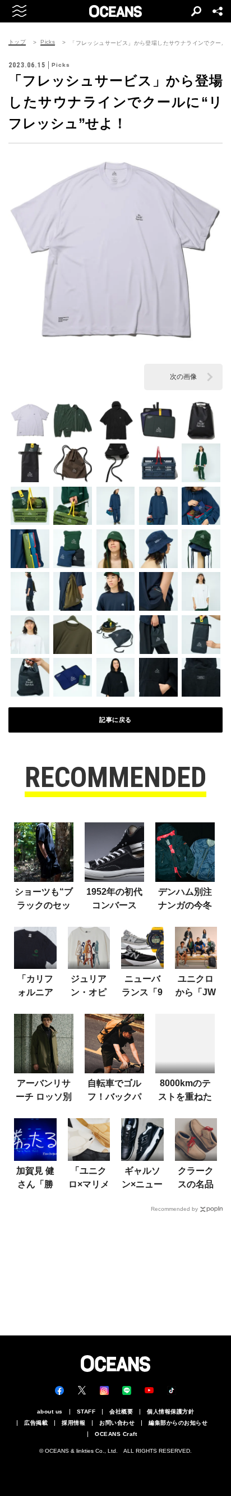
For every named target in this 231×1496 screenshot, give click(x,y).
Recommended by (174, 1209)
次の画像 (183, 377)
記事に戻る (115, 719)
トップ (17, 42)
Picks (47, 42)
